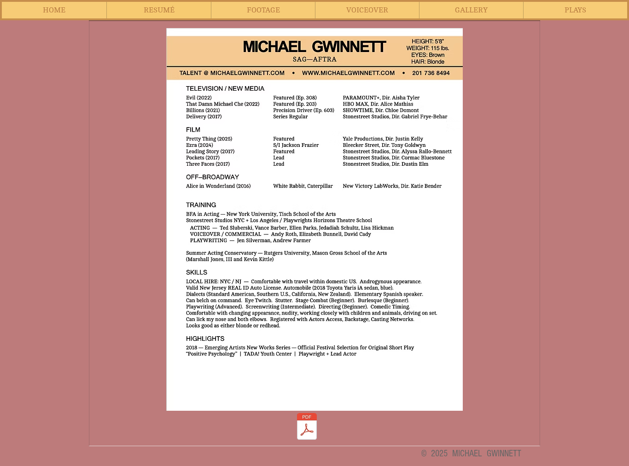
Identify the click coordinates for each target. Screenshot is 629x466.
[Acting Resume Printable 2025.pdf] (307, 427)
